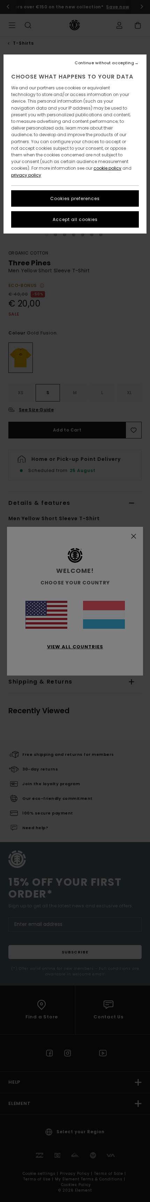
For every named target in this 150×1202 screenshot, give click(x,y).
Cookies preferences (75, 198)
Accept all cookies (75, 219)
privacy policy (26, 175)
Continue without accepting (104, 63)
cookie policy (107, 168)
